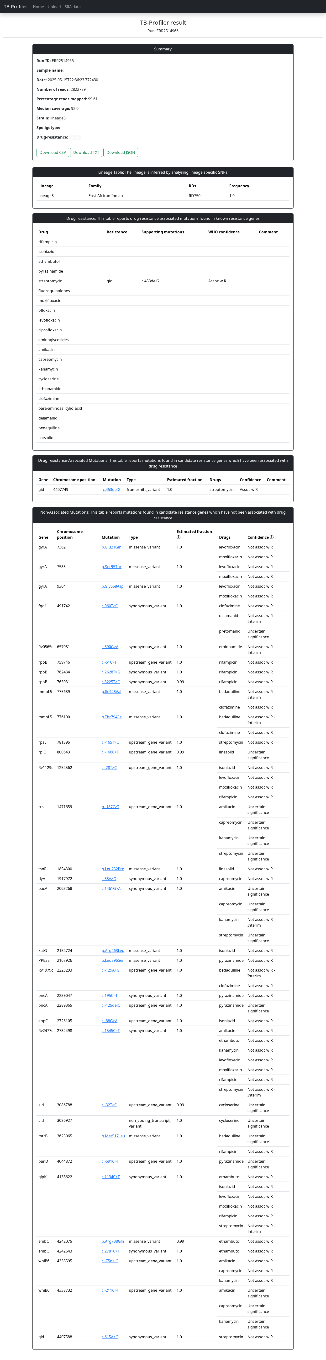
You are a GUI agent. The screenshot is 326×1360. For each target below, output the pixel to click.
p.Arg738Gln (113, 1241)
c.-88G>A (109, 1020)
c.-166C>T (110, 752)
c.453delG (112, 489)
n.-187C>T (110, 806)
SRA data (73, 6)
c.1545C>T (111, 1030)
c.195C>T (110, 995)
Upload (54, 6)
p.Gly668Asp (113, 586)
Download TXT (86, 152)
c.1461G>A (111, 888)
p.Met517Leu (113, 1136)
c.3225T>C (111, 681)
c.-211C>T (110, 1290)
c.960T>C (110, 605)
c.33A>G (109, 878)
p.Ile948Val (111, 691)
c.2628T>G (111, 672)
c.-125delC (111, 1005)
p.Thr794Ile (112, 717)
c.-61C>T (109, 662)
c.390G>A (110, 646)
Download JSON (120, 152)
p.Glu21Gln (111, 547)
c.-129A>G (111, 970)
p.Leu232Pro (113, 868)
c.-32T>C (109, 1104)
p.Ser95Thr (111, 566)
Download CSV (53, 152)
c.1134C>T (111, 1176)
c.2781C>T (111, 1251)
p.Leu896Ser (113, 960)
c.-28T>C (109, 767)
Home (38, 6)
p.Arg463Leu (113, 950)
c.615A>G (110, 1336)
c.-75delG (110, 1260)
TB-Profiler (15, 6)
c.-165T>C (110, 742)
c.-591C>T (110, 1161)
